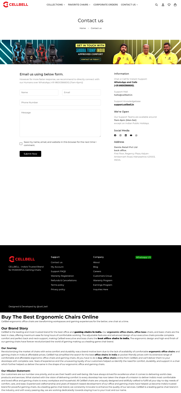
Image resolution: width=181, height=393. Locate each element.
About (96, 262)
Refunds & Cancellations (64, 280)
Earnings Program (102, 285)
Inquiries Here (100, 289)
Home (83, 28)
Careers (97, 271)
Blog (95, 267)
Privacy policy (58, 289)
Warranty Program (102, 280)
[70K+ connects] (136, 135)
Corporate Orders (105, 4)
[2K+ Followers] (115, 135)
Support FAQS (58, 271)
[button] (175, 5)
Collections (55, 4)
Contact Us (128, 4)
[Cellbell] (15, 4)
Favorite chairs (78, 4)
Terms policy (57, 285)
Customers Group (102, 276)
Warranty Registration (62, 276)
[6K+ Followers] (120, 135)
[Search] (156, 5)
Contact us (56, 262)
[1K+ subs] (131, 135)
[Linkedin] (126, 135)
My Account (57, 267)
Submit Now (30, 154)
